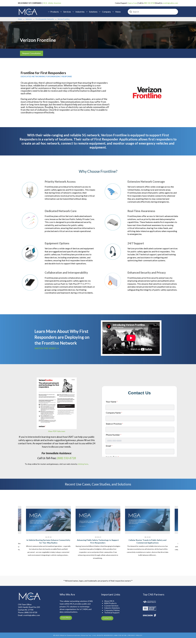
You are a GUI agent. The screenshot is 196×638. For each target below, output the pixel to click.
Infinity (50, 3)
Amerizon (57, 3)
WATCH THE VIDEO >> (47, 348)
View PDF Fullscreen (56, 431)
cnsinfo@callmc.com (170, 3)
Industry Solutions (112, 608)
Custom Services (111, 605)
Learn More (65, 618)
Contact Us (107, 618)
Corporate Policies (112, 610)
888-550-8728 (149, 3)
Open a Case (132, 3)
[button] (53, 12)
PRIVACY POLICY (135, 635)
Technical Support (111, 612)
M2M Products (110, 603)
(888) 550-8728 (66, 458)
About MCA (109, 601)
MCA (45, 3)
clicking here (83, 464)
